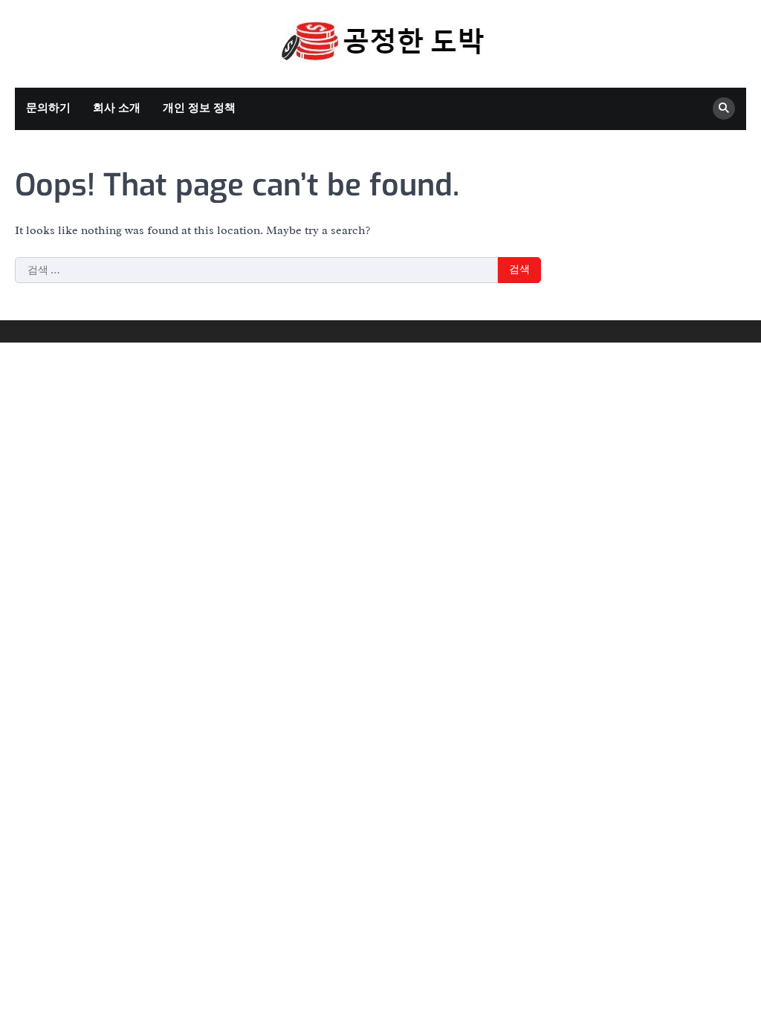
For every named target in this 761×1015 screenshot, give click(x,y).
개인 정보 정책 (199, 108)
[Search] (724, 108)
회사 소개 (116, 108)
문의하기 (48, 108)
